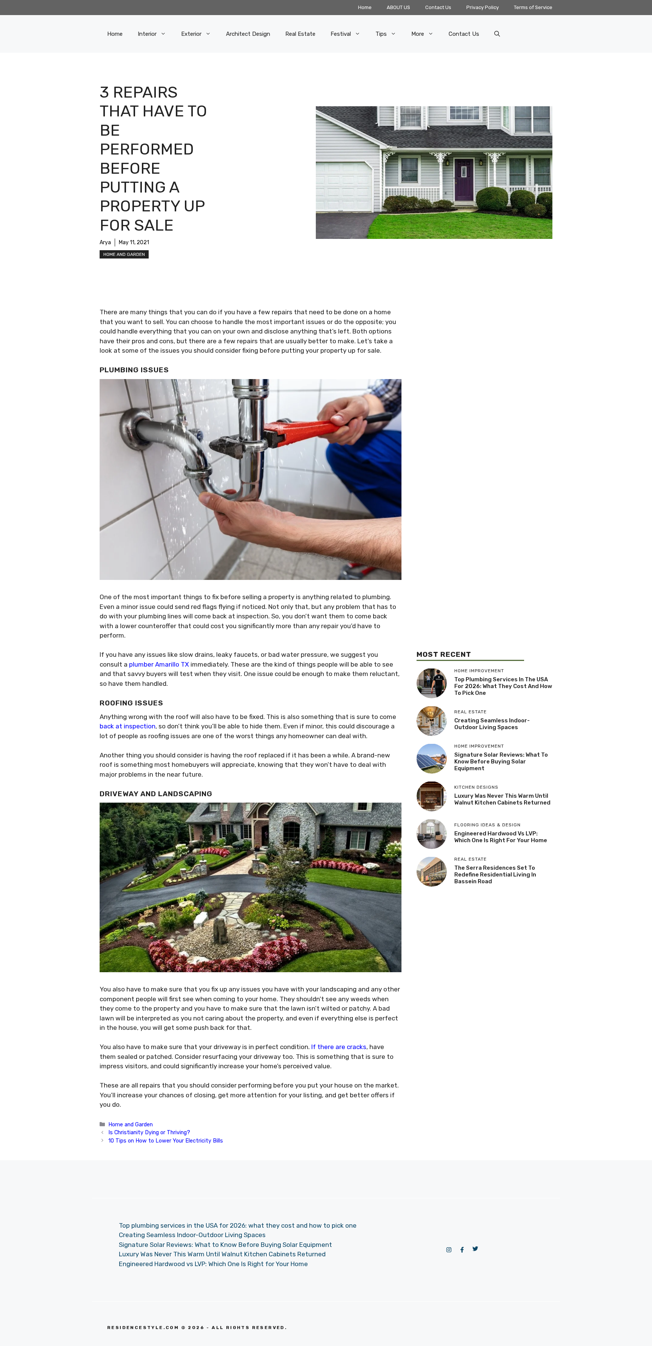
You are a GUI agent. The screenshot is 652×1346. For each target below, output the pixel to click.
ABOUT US (398, 7)
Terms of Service (533, 7)
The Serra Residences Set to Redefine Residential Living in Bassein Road (495, 874)
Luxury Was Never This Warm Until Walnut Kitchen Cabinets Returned (502, 799)
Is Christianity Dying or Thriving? (149, 1132)
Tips (381, 34)
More (417, 34)
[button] (497, 34)
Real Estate (300, 34)
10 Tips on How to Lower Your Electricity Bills (165, 1140)
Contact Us (438, 7)
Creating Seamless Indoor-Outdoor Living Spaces (492, 724)
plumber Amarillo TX (159, 664)
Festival (341, 34)
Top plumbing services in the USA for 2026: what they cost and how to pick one (503, 686)
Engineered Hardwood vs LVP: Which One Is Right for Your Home (500, 837)
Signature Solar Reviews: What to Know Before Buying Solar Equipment (501, 761)
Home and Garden (124, 254)
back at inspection (127, 726)
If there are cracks (338, 1047)
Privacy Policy (482, 7)
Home (365, 7)
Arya (105, 242)
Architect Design (248, 34)
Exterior (191, 34)
